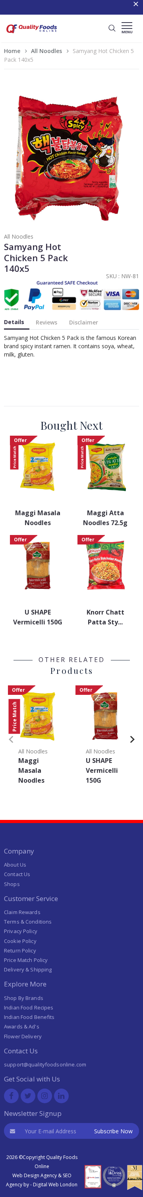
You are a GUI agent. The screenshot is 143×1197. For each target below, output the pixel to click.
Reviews (46, 322)
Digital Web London (55, 1184)
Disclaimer (83, 322)
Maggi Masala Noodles (37, 517)
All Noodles (46, 51)
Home (12, 51)
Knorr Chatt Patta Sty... (105, 617)
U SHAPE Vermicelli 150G (37, 617)
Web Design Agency (34, 1175)
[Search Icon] (112, 28)
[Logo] (32, 34)
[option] (38, 737)
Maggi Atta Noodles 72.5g (105, 517)
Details (14, 322)
